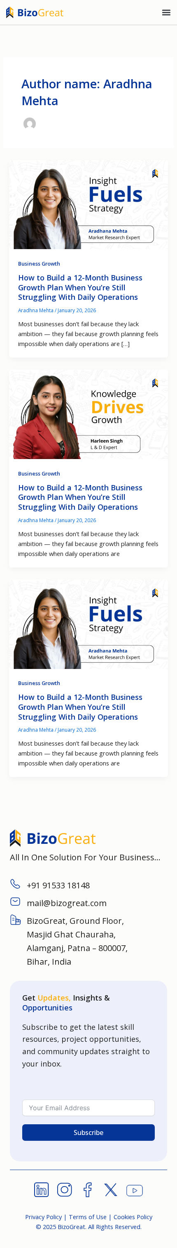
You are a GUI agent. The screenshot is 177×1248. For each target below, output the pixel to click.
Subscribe (88, 1132)
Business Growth (39, 263)
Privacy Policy (43, 1217)
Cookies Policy (133, 1217)
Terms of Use (88, 1217)
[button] (166, 12)
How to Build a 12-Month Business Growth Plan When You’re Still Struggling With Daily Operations (80, 287)
